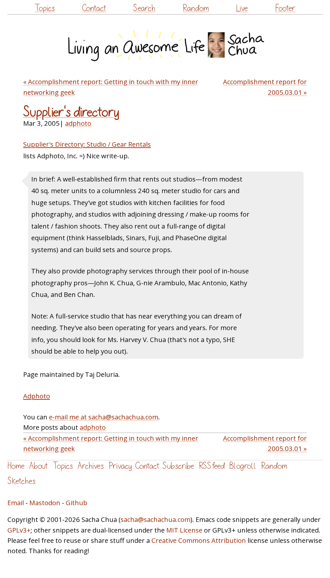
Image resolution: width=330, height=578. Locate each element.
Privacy (120, 466)
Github (76, 502)
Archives (91, 466)
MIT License (184, 529)
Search (144, 8)
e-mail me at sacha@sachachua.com (103, 416)
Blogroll (242, 466)
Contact (94, 8)
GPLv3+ (19, 529)
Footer (285, 8)
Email (15, 502)
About (38, 466)
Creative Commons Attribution (198, 540)
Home (15, 466)
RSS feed (212, 466)
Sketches (21, 481)
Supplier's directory (71, 112)
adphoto (78, 123)
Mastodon (44, 502)
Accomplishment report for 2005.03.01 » (265, 86)
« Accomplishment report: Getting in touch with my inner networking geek (110, 86)
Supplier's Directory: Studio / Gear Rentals (87, 144)
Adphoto (36, 395)
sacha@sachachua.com (155, 519)
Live (242, 8)
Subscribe (178, 466)
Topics (44, 8)
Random (196, 8)
